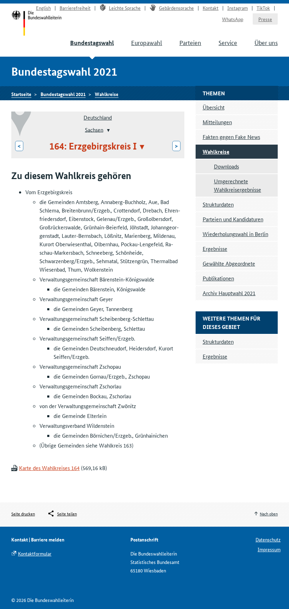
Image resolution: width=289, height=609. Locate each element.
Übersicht (214, 107)
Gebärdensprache (176, 7)
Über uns (266, 42)
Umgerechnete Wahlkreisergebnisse (237, 185)
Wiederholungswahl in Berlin (235, 233)
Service (228, 42)
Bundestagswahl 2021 (63, 93)
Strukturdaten (218, 204)
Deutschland (98, 117)
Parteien (190, 42)
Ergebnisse (215, 248)
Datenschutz (268, 539)
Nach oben (269, 513)
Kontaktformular (34, 553)
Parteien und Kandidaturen (233, 219)
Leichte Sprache (125, 7)
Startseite (21, 93)
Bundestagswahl (92, 43)
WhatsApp (232, 19)
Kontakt (211, 7)
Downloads (226, 166)
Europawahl (146, 42)
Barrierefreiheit (75, 7)
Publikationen (218, 278)
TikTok (263, 7)
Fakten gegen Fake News (231, 136)
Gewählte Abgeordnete (229, 263)
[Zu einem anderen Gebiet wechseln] (108, 130)
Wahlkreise (106, 93)
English (43, 7)
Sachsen (94, 129)
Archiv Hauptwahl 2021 (229, 293)
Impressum (269, 549)
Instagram (237, 7)
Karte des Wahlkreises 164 (49, 467)
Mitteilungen (217, 122)
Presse (265, 19)
